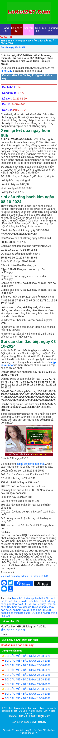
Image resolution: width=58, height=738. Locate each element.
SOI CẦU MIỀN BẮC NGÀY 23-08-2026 (27, 674)
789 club (7, 708)
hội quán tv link (36, 708)
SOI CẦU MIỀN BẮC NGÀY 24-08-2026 (27, 670)
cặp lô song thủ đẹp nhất (30, 463)
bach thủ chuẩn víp (23, 598)
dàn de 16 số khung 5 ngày (38, 607)
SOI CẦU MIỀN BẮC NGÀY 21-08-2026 (27, 684)
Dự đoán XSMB (39, 576)
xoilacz (28, 713)
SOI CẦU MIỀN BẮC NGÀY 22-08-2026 (27, 679)
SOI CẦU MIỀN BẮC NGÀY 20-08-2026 (27, 689)
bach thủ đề (41, 598)
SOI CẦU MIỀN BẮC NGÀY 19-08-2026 (27, 693)
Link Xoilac (49, 710)
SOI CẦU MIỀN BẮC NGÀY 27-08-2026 (27, 656)
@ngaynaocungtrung (13, 629)
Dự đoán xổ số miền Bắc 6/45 (26, 611)
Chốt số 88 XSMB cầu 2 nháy (28, 604)
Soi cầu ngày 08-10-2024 (13, 47)
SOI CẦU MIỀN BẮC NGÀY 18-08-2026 (27, 698)
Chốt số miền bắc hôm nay (17, 645)
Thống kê (20, 40)
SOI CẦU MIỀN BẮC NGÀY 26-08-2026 (27, 660)
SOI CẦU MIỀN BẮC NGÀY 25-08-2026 (27, 665)
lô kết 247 (6, 70)
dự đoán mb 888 (36, 610)
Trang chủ (6, 40)
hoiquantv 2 (20, 708)
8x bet (13, 710)
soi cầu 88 (6, 37)
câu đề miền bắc (28, 601)
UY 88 (22, 710)
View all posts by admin (14, 576)
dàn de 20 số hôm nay (13, 610)
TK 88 (30, 710)
